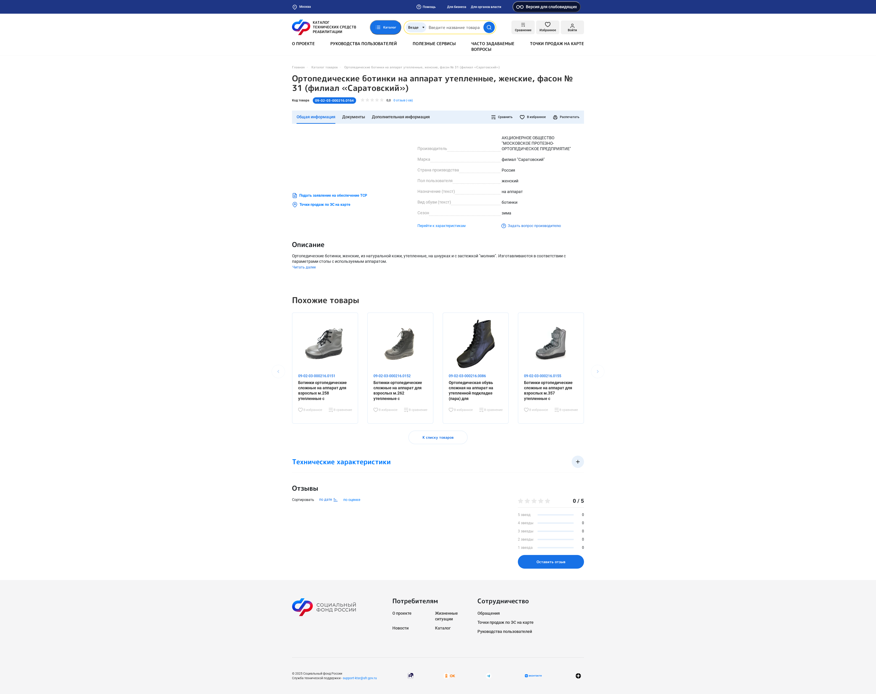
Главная (298, 67)
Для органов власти (486, 7)
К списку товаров (438, 437)
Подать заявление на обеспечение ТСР (333, 195)
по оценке (351, 500)
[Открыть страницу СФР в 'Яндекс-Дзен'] (578, 676)
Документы (353, 116)
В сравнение (342, 410)
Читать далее (304, 267)
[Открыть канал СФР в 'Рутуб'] (410, 675)
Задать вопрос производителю (534, 226)
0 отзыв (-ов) (403, 100)
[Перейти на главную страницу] (324, 27)
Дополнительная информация (401, 116)
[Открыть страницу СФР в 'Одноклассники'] (449, 675)
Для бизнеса (456, 7)
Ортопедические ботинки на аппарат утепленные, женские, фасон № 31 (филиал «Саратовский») (432, 83)
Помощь (429, 7)
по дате (326, 499)
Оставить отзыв (551, 561)
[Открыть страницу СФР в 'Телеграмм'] (488, 675)
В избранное (536, 117)
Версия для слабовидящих (551, 6)
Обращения (488, 613)
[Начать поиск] (489, 27)
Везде (413, 27)
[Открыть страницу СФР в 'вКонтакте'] (533, 675)
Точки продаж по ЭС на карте (325, 204)
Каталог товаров (324, 67)
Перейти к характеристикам (441, 226)
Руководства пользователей (363, 43)
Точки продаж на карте (557, 43)
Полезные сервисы (434, 43)
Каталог (443, 628)
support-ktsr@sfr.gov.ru (360, 678)
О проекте (303, 43)
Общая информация (316, 116)
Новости (400, 628)
